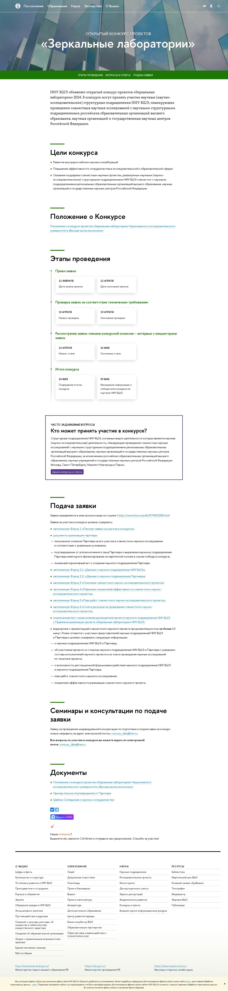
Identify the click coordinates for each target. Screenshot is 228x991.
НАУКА (124, 866)
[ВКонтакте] (52, 810)
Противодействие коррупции (31, 916)
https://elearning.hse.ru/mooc (170, 966)
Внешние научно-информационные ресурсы (143, 910)
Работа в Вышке (23, 953)
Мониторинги (127, 883)
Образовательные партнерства (84, 927)
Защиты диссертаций (131, 894)
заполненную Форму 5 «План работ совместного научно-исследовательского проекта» (109, 600)
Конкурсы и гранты (130, 905)
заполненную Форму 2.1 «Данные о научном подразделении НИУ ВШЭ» (99, 570)
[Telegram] (57, 810)
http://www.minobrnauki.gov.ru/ (32, 966)
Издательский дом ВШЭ (184, 877)
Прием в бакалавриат (79, 888)
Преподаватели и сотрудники (31, 888)
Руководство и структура (29, 877)
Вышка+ (71, 894)
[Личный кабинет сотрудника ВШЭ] (211, 6)
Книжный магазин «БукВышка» (188, 883)
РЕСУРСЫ (178, 866)
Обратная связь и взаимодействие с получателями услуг (87, 934)
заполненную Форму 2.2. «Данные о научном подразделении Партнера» (99, 576)
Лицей (70, 871)
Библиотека (178, 871)
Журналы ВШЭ (179, 899)
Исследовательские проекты (135, 877)
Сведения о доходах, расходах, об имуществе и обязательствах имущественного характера (34, 924)
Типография (178, 888)
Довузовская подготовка (81, 877)
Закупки (19, 899)
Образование (57, 6)
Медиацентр (178, 894)
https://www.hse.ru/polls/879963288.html (144, 515)
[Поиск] (218, 6)
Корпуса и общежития (27, 894)
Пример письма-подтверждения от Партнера (82, 793)
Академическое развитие (133, 899)
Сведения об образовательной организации (39, 933)
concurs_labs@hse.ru (124, 733)
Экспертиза (93, 6)
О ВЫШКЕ (21, 866)
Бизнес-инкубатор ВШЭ (80, 921)
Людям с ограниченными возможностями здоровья (37, 940)
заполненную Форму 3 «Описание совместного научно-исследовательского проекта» (108, 583)
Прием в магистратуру (79, 899)
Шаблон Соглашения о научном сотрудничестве (83, 800)
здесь (188, 981)
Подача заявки (143, 75)
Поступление (33, 6)
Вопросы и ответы (118, 75)
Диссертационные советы (134, 888)
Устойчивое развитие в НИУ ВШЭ (33, 883)
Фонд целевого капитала (29, 910)
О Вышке (112, 6)
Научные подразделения (133, 871)
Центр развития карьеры (80, 916)
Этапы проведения (90, 75)
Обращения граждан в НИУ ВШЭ (33, 905)
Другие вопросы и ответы (67, 472)
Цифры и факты (23, 871)
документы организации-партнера (75, 535)
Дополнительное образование (84, 910)
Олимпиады (73, 883)
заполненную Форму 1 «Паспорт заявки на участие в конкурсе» (93, 529)
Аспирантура (74, 905)
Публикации (178, 905)
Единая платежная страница (30, 947)
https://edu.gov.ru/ (95, 966)
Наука (75, 6)
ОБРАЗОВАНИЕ (77, 866)
